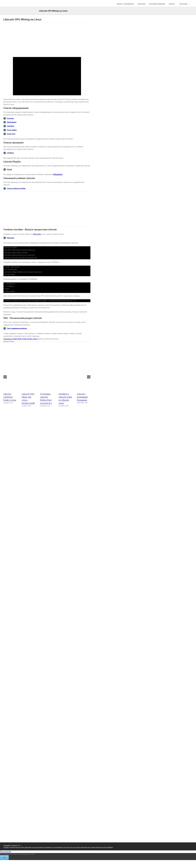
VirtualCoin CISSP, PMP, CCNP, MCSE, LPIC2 (20, 339)
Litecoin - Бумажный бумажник (82, 397)
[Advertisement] (46, 38)
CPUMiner (10, 153)
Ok (4, 858)
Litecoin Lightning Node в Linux (9, 397)
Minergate (37, 234)
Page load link (5, 852)
